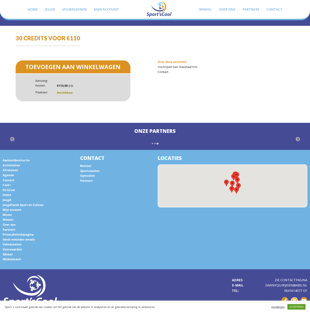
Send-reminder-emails (19, 239)
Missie (7, 215)
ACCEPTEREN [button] (296, 306)
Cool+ (7, 185)
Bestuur (85, 166)
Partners (251, 9)
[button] (236, 190)
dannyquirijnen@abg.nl (286, 285)
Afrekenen (10, 170)
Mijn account (106, 9)
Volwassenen (74, 9)
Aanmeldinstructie (16, 160)
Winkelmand (12, 259)
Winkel (205, 9)
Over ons (227, 9)
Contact (274, 9)
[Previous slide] (12, 139)
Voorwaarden (12, 249)
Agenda (8, 175)
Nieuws (8, 220)
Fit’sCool (9, 190)
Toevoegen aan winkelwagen (73, 67)
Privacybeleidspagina (18, 234)
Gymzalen (87, 176)
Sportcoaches (90, 171)
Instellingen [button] (278, 307)
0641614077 (293, 290)
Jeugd (50, 9)
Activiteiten (11, 165)
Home (33, 9)
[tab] (152, 143)
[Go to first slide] (298, 139)
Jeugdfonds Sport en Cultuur (23, 205)
